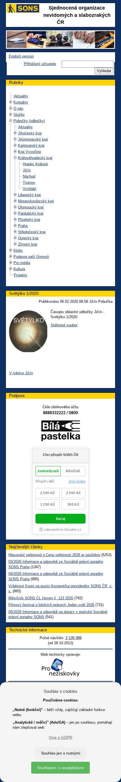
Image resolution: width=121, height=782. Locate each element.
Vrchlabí (29, 189)
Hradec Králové (35, 164)
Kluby (18, 250)
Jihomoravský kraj (33, 139)
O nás (18, 108)
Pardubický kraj (30, 213)
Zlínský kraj (27, 244)
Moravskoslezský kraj (36, 201)
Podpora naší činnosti (31, 256)
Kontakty (21, 102)
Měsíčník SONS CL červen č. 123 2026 (40, 598)
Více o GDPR (60, 737)
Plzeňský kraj (29, 219)
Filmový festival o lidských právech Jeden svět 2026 (51, 605)
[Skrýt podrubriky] (10, 121)
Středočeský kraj (32, 232)
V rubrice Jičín (21, 373)
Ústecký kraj (28, 238)
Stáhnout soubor (64, 325)
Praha (23, 226)
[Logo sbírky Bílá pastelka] (60, 432)
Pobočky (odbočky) (29, 121)
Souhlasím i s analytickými (60, 767)
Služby (19, 115)
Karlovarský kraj (31, 145)
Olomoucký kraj (31, 207)
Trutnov (29, 182)
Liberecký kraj (29, 195)
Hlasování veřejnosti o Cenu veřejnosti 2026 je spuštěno (54, 555)
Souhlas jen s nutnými (60, 753)
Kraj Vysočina (29, 152)
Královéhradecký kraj (35, 158)
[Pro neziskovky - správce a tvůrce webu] (60, 667)
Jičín (27, 170)
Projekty (20, 275)
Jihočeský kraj (30, 133)
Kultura (19, 269)
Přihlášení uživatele (40, 64)
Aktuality (21, 96)
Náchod (29, 176)
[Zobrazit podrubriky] (10, 102)
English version (21, 56)
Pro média (22, 263)
